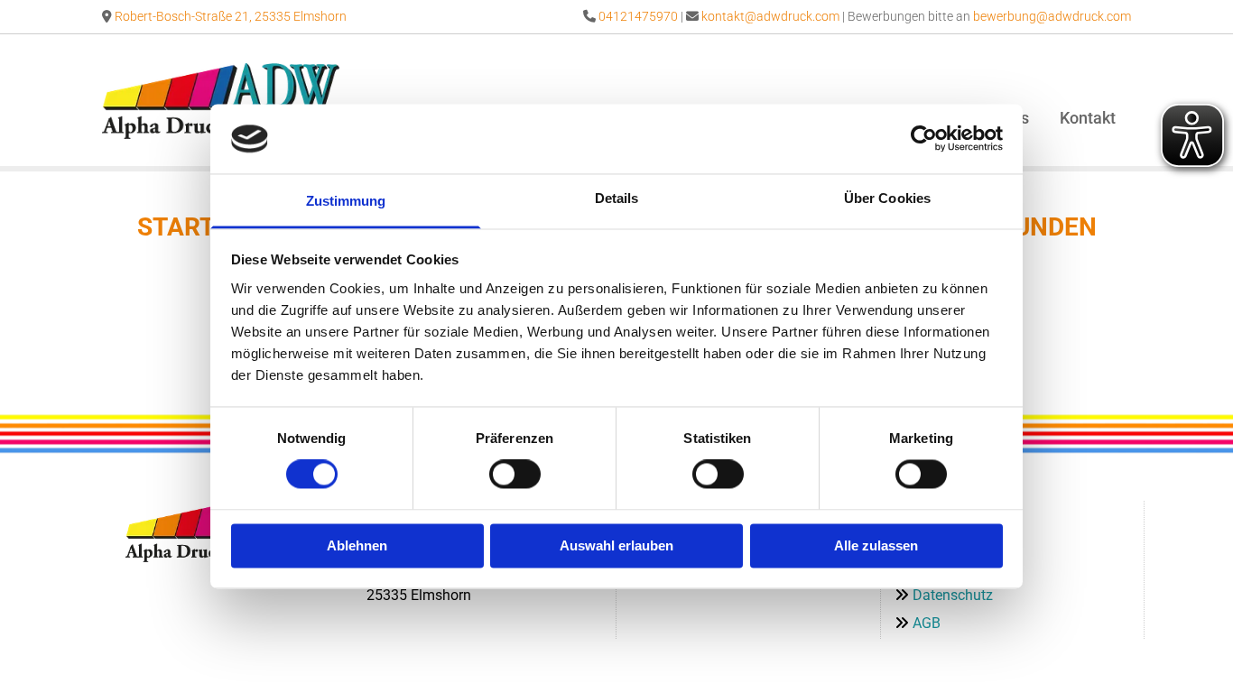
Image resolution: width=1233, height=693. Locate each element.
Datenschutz (953, 595)
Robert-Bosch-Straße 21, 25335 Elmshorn (231, 16)
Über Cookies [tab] (887, 198)
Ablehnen (357, 545)
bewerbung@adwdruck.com (1052, 16)
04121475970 (638, 16)
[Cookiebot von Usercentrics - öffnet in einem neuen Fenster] (924, 138)
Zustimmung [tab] (346, 200)
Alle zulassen (876, 545)
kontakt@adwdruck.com (770, 16)
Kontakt (1088, 117)
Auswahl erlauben (616, 545)
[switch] (515, 474)
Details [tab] (617, 198)
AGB (927, 623)
